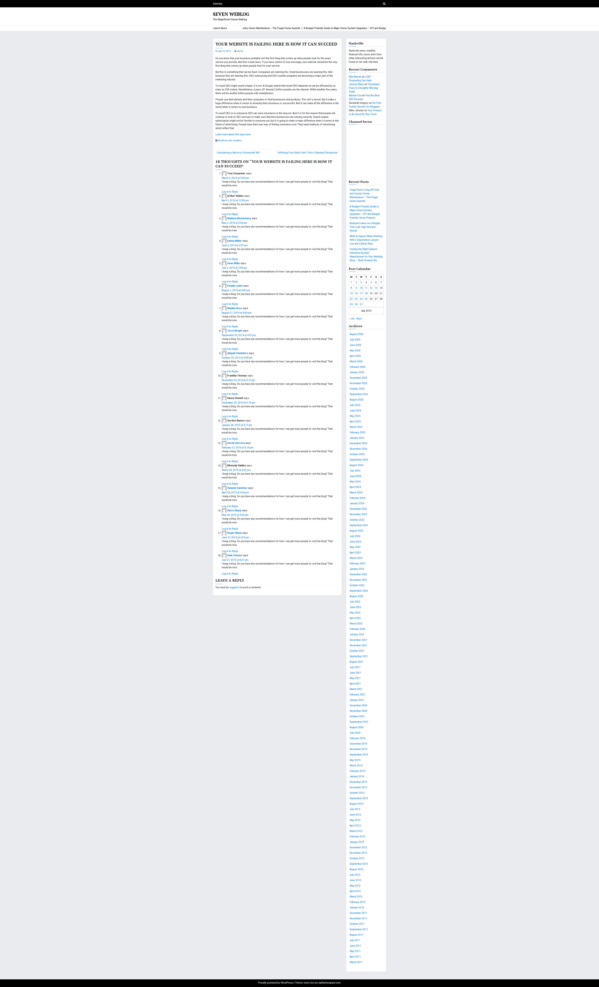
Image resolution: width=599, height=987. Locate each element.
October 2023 (357, 519)
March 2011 (356, 962)
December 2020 (358, 705)
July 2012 (355, 874)
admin (240, 51)
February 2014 (357, 771)
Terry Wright (234, 330)
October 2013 (357, 792)
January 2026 (357, 372)
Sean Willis (233, 263)
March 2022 (356, 623)
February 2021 (357, 694)
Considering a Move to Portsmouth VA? (238, 152)
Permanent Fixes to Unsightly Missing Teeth (364, 88)
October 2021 (357, 650)
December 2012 (358, 847)
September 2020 (359, 721)
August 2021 (356, 661)
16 (356, 293)
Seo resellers (235, 140)
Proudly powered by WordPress (276, 982)
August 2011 (356, 934)
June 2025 (355, 410)
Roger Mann (234, 533)
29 (351, 304)
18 (366, 293)
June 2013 (355, 814)
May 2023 (355, 547)
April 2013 (355, 825)
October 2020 (357, 716)
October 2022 (357, 585)
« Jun (352, 318)
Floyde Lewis (235, 285)
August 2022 (356, 596)
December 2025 (358, 377)
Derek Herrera (236, 443)
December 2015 (358, 743)
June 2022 (355, 607)
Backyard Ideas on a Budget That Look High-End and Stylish (365, 227)
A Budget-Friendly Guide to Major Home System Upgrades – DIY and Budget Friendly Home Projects (365, 212)
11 (366, 287)
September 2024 (359, 459)
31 (361, 304)
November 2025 (358, 383)
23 (356, 298)
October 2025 (357, 388)
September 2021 (359, 656)
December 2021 (358, 639)
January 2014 (357, 776)
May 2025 (355, 416)
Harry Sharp (234, 510)
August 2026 (356, 334)
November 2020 (358, 710)
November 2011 (358, 918)
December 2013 (358, 781)
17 (361, 293)
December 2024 (358, 443)
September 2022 (359, 590)
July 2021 (355, 667)
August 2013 (356, 803)
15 (351, 293)
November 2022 (358, 579)
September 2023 (359, 525)
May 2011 (355, 951)
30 (356, 304)
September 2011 (359, 929)
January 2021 (357, 700)
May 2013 (355, 820)
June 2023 (355, 541)
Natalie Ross (234, 308)
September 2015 (359, 754)
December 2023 (358, 508)
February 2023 (357, 563)
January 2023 (357, 568)
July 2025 (355, 405)
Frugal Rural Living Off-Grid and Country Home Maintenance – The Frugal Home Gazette (364, 195)
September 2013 (359, 798)
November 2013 (358, 787)
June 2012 (355, 880)
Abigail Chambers (237, 353)
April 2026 (355, 355)
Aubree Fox (355, 95)
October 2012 (357, 858)
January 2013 (357, 841)
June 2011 (355, 945)
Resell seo (223, 140)
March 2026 (356, 361)
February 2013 (357, 836)
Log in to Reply (230, 191)
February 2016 (357, 738)
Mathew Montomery (239, 218)
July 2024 (355, 470)
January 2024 (357, 503)
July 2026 (355, 339)
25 (366, 298)
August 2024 (356, 465)
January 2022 (357, 634)
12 (371, 287)
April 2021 (355, 683)
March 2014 (356, 765)
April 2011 (355, 956)
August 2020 (356, 727)
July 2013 (355, 809)
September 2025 (359, 394)
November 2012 (358, 852)
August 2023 (356, 530)
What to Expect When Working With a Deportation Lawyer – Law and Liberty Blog (366, 240)
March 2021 (356, 689)
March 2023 (356, 558)
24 (361, 298)
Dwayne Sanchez (237, 488)
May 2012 (355, 885)
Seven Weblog (231, 14)
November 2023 (358, 514)
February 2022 (357, 629)
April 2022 (355, 618)
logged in (234, 587)
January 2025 (357, 437)
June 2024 (355, 476)
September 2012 (359, 863)
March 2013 (356, 831)
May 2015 (355, 760)
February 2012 (357, 902)
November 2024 (358, 448)
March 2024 (356, 492)
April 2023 (355, 552)
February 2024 (357, 497)
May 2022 (355, 612)
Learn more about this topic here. (233, 134)
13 (376, 287)
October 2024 (357, 454)
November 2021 (358, 645)
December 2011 (358, 912)
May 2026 (355, 350)
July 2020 (355, 732)
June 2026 (355, 345)
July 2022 (355, 601)
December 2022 (358, 574)
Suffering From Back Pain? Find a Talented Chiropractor (308, 152)
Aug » (359, 318)
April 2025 (355, 421)
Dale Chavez (234, 555)
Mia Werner (355, 76)
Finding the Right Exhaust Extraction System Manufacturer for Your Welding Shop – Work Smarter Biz (366, 255)
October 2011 (357, 923)
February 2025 (357, 432)
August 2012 (356, 869)
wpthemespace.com (330, 982)
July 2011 (355, 940)
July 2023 (355, 536)
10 (361, 287)
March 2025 (356, 426)
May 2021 (355, 678)
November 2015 (358, 749)
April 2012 (355, 891)
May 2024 (355, 481)
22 (351, 298)
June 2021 (355, 672)
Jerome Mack (356, 84)
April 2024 (355, 487)
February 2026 (357, 366)
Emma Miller (234, 240)
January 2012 (357, 907)
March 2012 (356, 896)
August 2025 (356, 399)
